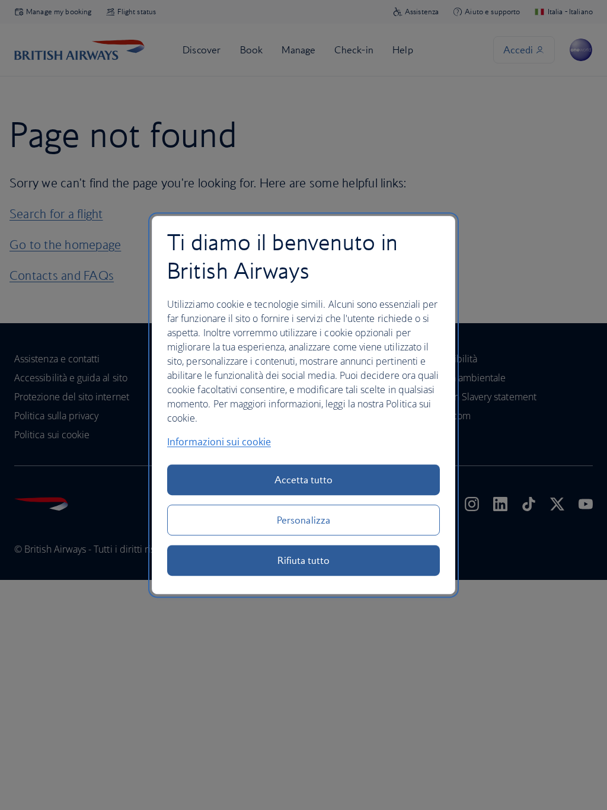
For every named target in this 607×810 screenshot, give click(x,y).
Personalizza (303, 520)
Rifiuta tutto (303, 560)
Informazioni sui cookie (219, 441)
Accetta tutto (303, 480)
